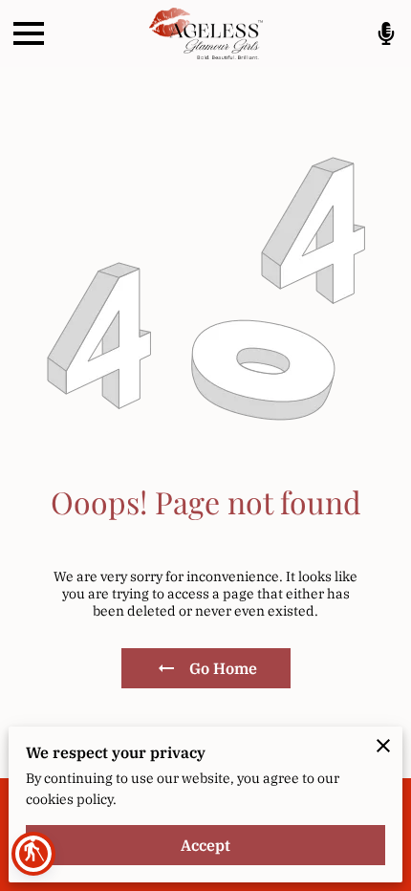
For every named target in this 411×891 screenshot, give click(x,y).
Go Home (223, 668)
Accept (205, 845)
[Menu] (28, 33)
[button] (33, 854)
